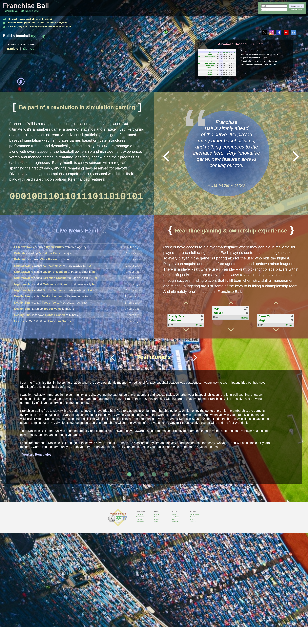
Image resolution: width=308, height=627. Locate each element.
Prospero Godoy (59, 264)
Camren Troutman (83, 301)
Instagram (175, 522)
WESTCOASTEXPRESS (30, 301)
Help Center (140, 517)
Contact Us (139, 514)
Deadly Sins (22, 246)
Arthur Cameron (56, 295)
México (192, 517)
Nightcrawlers (23, 283)
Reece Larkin (77, 320)
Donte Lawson (55, 258)
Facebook (175, 517)
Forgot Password (296, 9)
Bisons (19, 264)
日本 (191, 519)
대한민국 (193, 522)
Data (155, 517)
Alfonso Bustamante (82, 313)
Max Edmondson (49, 270)
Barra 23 (20, 270)
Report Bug (139, 519)
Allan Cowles (47, 276)
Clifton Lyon (79, 307)
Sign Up (29, 48)
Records (156, 519)
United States (194, 514)
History (156, 522)
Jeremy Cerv (53, 283)
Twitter (174, 519)
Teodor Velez (51, 246)
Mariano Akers (54, 289)
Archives (156, 514)
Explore (13, 48)
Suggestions (140, 522)
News (174, 514)
